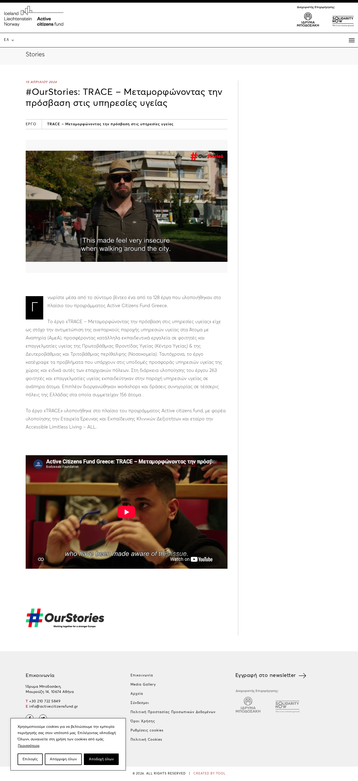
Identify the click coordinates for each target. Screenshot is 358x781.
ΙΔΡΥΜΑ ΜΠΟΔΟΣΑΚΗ (308, 19)
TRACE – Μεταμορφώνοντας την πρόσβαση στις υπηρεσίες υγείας (110, 124)
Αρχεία (137, 694)
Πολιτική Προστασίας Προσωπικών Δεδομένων (173, 712)
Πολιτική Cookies (146, 739)
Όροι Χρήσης (143, 721)
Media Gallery (143, 684)
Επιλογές (30, 759)
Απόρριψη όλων (63, 759)
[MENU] (351, 40)
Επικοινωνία (142, 675)
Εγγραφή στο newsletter (265, 675)
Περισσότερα (28, 746)
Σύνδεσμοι (140, 703)
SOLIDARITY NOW (342, 19)
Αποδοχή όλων (101, 759)
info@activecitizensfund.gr (53, 706)
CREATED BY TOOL (209, 773)
